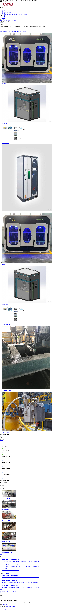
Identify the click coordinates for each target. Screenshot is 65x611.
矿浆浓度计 (4, 211)
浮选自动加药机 (15, 14)
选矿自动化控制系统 (10, 14)
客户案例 (3, 17)
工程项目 (6, 12)
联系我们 (3, 18)
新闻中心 (3, 15)
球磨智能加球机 (2, 20)
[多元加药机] (27, 82)
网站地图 (16, 591)
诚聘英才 (9, 12)
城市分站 (21, 591)
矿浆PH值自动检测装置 (12, 20)
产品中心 (3, 13)
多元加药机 (7, 20)
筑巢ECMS (6, 609)
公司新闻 (3, 16)
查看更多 (1, 554)
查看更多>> (2, 589)
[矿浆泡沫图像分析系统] (14, 141)
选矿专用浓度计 (20, 14)
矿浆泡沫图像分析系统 (5, 143)
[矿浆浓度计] (27, 210)
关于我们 (3, 11)
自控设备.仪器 (4, 14)
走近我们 (3, 12)
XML (19, 591)
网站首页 (3, 10)
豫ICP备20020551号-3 (6, 604)
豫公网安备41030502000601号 (10, 606)
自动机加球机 (26, 14)
